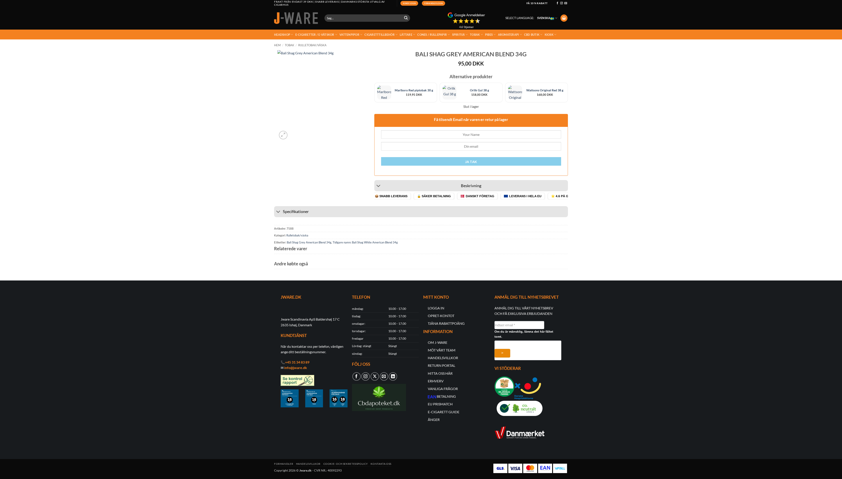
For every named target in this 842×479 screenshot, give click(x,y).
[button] (563, 18)
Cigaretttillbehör (379, 34)
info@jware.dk (295, 367)
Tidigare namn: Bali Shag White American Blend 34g (365, 242)
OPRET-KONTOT (441, 316)
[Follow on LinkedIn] (393, 376)
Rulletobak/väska (312, 45)
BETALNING (446, 396)
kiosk (549, 34)
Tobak (475, 34)
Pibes (489, 34)
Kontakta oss (381, 463)
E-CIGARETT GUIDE (443, 412)
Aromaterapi (508, 34)
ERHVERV (436, 381)
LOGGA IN (436, 308)
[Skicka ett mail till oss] (565, 3)
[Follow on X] (375, 376)
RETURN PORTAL (441, 365)
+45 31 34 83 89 (297, 362)
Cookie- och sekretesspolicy (345, 463)
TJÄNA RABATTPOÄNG (446, 323)
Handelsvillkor (308, 463)
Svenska (543, 18)
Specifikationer (296, 211)
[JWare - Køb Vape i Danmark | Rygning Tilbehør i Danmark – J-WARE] (296, 18)
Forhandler (283, 463)
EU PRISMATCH (440, 404)
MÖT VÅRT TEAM (441, 350)
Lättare (406, 34)
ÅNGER (434, 419)
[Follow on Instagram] (561, 3)
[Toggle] (378, 186)
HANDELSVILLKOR (443, 358)
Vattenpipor (349, 34)
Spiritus (458, 34)
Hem (277, 45)
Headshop (282, 34)
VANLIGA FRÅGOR (443, 389)
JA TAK (471, 162)
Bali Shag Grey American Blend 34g (309, 242)
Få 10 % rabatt (537, 3)
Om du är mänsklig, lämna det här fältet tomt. (523, 334)
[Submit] (406, 18)
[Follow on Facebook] (557, 3)
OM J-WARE (437, 342)
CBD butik (531, 34)
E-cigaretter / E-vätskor (314, 34)
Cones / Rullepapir (432, 34)
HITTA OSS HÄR (440, 373)
